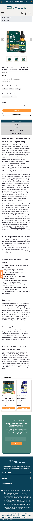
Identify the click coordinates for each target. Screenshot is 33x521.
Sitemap (13, 519)
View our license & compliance (19, 517)
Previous (1, 2)
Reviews (16, 127)
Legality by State (16, 130)
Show (1, 274)
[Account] (30, 13)
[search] (22, 13)
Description (16, 121)
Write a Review (6, 81)
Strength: (11, 86)
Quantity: (4, 102)
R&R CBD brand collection (18, 228)
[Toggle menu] (3, 13)
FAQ (16, 124)
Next (31, 2)
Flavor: (10, 94)
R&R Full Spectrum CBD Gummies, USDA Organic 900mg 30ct (8, 399)
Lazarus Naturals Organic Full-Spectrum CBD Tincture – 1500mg (22, 399)
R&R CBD (4, 395)
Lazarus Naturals (21, 395)
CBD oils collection (12, 198)
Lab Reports (16, 133)
